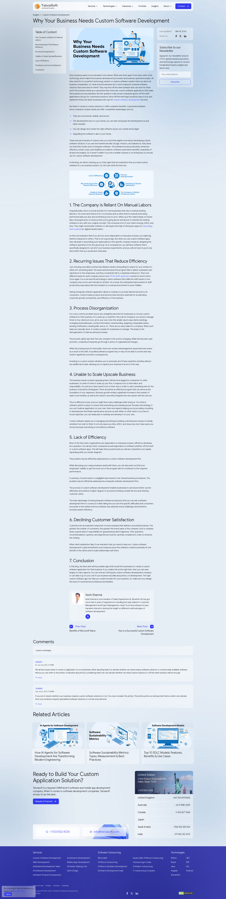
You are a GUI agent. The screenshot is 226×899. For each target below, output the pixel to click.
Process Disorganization (44, 52)
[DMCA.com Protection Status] (186, 893)
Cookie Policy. (20, 891)
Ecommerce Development (78, 858)
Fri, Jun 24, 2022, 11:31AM (44, 665)
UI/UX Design (72, 871)
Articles (57, 886)
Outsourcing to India (142, 862)
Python (174, 858)
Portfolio (142, 6)
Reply (40, 677)
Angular (174, 871)
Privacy (48, 886)
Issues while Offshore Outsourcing (148, 858)
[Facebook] (127, 893)
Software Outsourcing (143, 866)
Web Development (41, 862)
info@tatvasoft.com (106, 832)
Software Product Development (47, 875)
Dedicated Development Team (46, 866)
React (173, 862)
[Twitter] (132, 893)
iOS (187, 866)
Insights (154, 6)
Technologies (109, 6)
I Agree (8, 894)
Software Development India (110, 871)
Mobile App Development (78, 862)
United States (146, 775)
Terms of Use (38, 886)
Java (173, 866)
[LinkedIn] (137, 893)
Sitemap (65, 886)
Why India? (102, 858)
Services (91, 6)
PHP (187, 862)
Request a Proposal (43, 801)
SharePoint (175, 875)
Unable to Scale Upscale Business (48, 56)
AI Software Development (44, 871)
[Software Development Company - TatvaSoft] (46, 6)
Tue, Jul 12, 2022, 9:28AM (44, 691)
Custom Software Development (47, 858)
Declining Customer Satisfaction (48, 65)
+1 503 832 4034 (60, 832)
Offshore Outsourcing (107, 862)
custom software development (127, 100)
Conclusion (39, 70)
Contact (181, 6)
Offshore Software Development (112, 866)
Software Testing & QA (77, 866)
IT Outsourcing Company (144, 871)
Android (189, 871)
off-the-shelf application (119, 276)
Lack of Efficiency (42, 61)
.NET (188, 858)
